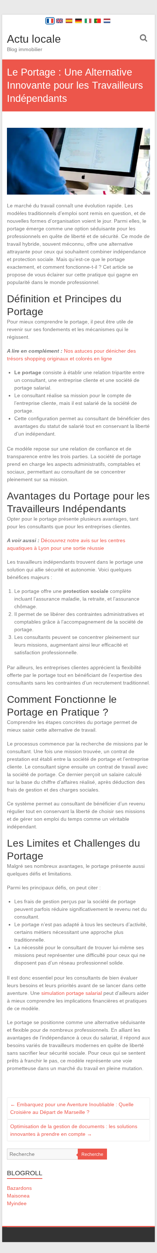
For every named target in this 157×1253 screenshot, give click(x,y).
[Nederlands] (107, 20)
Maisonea (18, 1196)
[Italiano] (88, 20)
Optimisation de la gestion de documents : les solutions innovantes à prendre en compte (73, 1130)
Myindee (17, 1203)
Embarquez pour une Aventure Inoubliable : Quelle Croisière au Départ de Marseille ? (72, 1108)
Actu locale (34, 39)
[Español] (69, 20)
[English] (59, 20)
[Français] (50, 20)
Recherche (92, 1154)
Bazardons (19, 1188)
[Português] (97, 20)
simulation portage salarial (71, 993)
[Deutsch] (78, 20)
